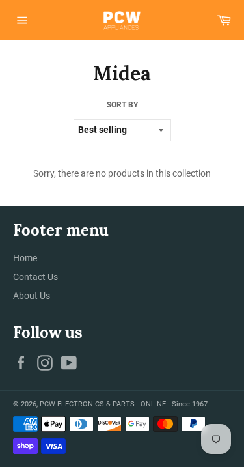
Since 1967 (190, 404)
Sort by (122, 104)
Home (25, 258)
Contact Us (35, 277)
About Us (31, 295)
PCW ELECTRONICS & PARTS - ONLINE (104, 404)
